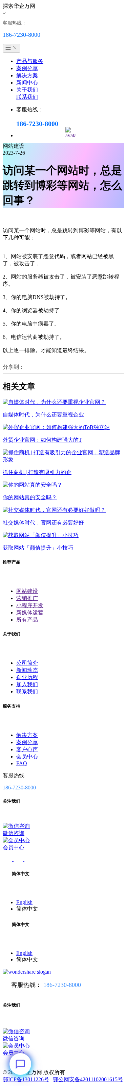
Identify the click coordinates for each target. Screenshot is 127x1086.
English (24, 902)
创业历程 (27, 677)
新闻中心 (27, 82)
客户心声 (27, 749)
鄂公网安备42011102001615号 (88, 1079)
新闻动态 (27, 670)
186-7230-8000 (62, 984)
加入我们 (27, 684)
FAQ (21, 763)
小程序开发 (29, 605)
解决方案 (27, 75)
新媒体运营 (29, 612)
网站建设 (27, 591)
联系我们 (27, 97)
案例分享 (27, 68)
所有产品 (27, 620)
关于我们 (27, 90)
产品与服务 (29, 61)
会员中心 (27, 756)
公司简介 (27, 663)
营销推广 (27, 598)
